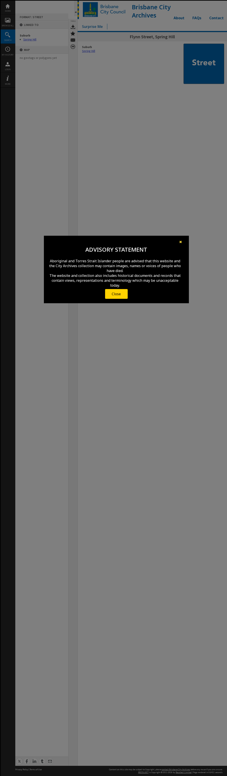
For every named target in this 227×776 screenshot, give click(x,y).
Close (116, 293)
